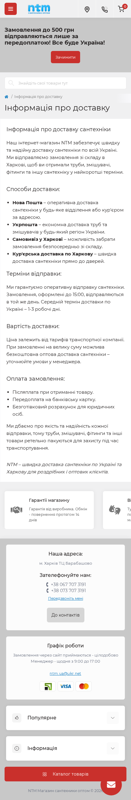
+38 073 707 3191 (68, 590)
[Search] (11, 83)
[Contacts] (104, 9)
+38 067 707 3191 (68, 584)
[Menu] (11, 9)
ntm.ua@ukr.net (65, 673)
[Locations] (87, 9)
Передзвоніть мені (65, 598)
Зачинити (65, 57)
